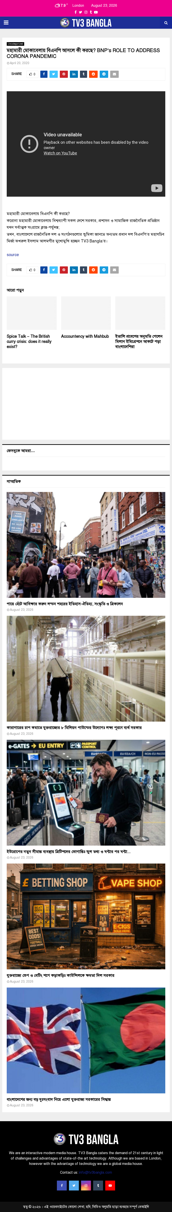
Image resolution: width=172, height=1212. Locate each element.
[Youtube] (110, 1185)
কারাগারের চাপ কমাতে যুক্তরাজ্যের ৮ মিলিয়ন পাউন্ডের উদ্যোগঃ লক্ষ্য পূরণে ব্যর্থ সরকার (74, 727)
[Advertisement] (86, 403)
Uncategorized (15, 43)
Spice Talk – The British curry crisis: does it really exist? (29, 341)
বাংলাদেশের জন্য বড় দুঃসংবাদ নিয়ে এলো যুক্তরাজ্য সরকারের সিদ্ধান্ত (59, 1099)
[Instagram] (86, 1185)
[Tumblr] (98, 1185)
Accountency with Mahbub (85, 336)
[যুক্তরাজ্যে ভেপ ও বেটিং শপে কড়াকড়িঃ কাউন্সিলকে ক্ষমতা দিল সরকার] (86, 916)
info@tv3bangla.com (95, 1172)
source (13, 254)
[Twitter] (74, 1185)
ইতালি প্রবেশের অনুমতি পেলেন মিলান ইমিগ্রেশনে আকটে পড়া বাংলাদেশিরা (139, 341)
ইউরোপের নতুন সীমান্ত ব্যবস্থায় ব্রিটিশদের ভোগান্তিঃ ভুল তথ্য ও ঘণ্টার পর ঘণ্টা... (69, 851)
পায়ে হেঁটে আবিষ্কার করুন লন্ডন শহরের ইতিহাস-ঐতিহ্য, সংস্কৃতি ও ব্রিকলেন (65, 603)
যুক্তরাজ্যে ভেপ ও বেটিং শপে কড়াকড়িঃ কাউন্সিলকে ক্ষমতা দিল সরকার (60, 975)
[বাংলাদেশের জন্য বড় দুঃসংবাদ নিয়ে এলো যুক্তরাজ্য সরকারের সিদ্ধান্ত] (86, 1040)
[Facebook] (62, 1185)
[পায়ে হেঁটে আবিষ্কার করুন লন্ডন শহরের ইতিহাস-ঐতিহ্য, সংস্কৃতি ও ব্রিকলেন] (86, 545)
